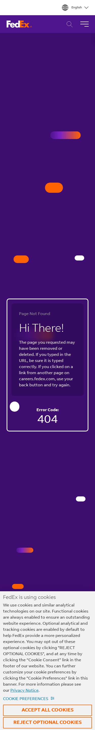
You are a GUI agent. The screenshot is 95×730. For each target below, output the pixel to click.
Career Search (68, 24)
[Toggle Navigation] (84, 24)
